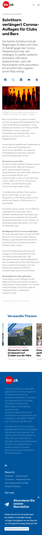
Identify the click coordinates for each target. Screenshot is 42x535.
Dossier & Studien (13, 486)
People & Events (23, 479)
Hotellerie (9, 476)
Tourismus (9, 479)
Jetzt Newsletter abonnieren (16, 528)
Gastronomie (21, 476)
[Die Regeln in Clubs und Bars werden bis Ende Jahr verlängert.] (21, 98)
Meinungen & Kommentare (17, 483)
